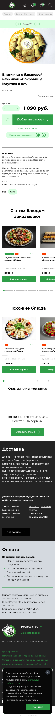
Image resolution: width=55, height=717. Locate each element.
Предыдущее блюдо (18, 24)
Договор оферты (10, 651)
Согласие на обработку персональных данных (25, 660)
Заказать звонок (30, 632)
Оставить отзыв (45, 96)
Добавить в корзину (32, 119)
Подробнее (14, 532)
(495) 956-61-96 (29, 626)
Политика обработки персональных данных (24, 656)
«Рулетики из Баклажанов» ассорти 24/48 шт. (18, 259)
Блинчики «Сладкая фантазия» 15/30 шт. (14, 350)
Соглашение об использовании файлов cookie (25, 664)
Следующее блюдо (37, 24)
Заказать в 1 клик (27, 128)
